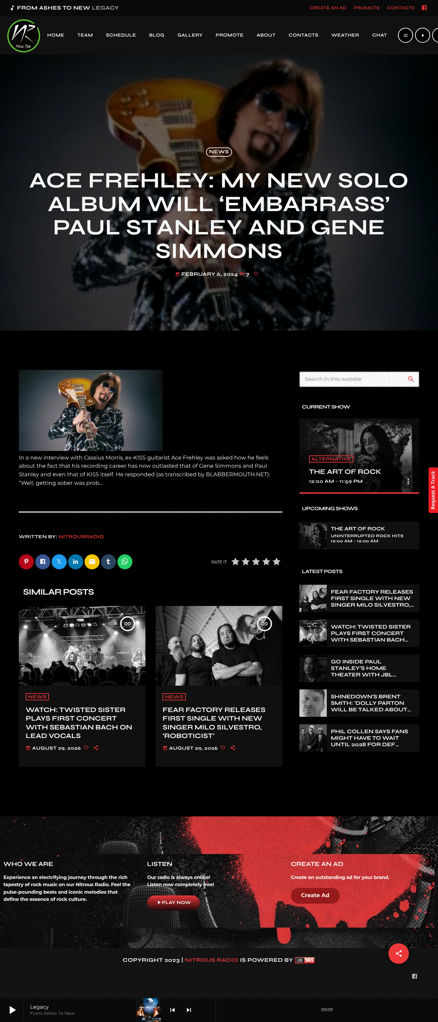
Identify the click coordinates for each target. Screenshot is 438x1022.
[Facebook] (424, 8)
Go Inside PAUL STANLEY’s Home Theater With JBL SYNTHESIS (362, 672)
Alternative (331, 459)
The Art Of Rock (345, 471)
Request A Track (433, 490)
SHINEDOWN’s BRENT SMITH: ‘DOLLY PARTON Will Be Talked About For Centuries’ (369, 707)
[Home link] (24, 35)
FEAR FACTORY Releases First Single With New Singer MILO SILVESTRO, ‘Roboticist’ (214, 723)
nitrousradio (81, 537)
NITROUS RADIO (211, 960)
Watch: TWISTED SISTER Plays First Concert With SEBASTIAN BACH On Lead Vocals (79, 723)
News (219, 152)
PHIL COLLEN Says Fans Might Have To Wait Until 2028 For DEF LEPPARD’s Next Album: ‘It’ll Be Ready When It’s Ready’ (372, 748)
